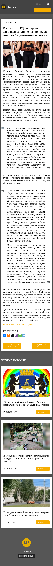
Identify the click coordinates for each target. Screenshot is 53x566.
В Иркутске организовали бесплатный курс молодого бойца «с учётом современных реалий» (26, 458)
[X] (12, 335)
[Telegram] (23, 335)
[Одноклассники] (8, 335)
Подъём (12, 7)
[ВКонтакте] (4, 335)
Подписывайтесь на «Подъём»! (18, 324)
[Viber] (16, 335)
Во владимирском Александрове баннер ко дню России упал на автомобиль (26, 513)
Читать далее (42, 412)
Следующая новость (41, 346)
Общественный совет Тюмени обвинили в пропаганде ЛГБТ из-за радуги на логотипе (26, 403)
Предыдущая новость (12, 346)
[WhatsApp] (20, 335)
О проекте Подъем (26, 556)
